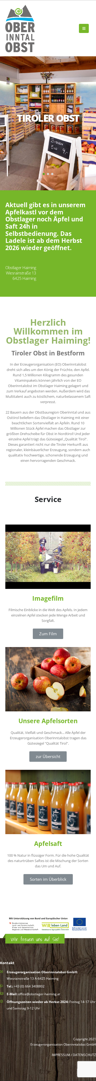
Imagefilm (48, 598)
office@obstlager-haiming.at (39, 994)
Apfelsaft (48, 843)
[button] (44, 174)
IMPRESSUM (61, 1055)
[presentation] (16, 123)
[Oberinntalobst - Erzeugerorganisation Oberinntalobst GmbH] (20, 28)
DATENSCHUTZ (84, 1055)
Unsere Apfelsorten (48, 720)
